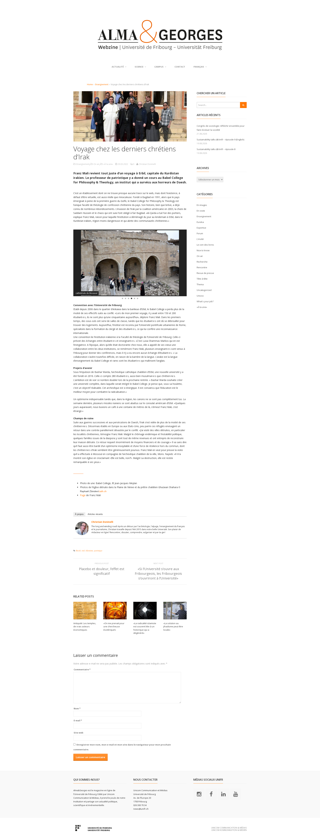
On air (96, 164)
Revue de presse (205, 273)
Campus (159, 66)
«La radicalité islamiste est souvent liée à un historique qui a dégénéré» (144, 628)
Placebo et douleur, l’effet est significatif (101, 571)
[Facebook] (211, 794)
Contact (179, 66)
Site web (78, 732)
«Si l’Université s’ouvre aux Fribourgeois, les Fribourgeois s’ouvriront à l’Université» (158, 573)
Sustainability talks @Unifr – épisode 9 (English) (220, 139)
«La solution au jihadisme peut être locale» (173, 626)
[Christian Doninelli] (82, 532)
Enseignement (101, 84)
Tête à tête (202, 278)
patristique (98, 550)
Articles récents (95, 514)
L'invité (200, 239)
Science (139, 66)
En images (202, 205)
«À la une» (108, 164)
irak (83, 550)
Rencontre (202, 267)
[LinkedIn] (223, 794)
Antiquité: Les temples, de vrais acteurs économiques (84, 626)
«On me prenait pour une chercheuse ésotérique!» (113, 626)
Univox (200, 295)
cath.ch (102, 491)
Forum (200, 233)
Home (90, 84)
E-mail (78, 720)
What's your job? (205, 301)
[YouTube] (235, 794)
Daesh (78, 550)
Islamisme (89, 550)
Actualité (118, 66)
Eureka (200, 222)
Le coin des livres (205, 244)
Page (83, 495)
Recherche (202, 261)
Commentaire (82, 669)
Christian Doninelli (102, 521)
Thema (200, 284)
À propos (79, 514)
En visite (201, 210)
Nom (77, 708)
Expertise (201, 227)
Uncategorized (204, 290)
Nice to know (203, 250)
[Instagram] (199, 794)
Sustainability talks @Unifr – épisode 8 (216, 149)
